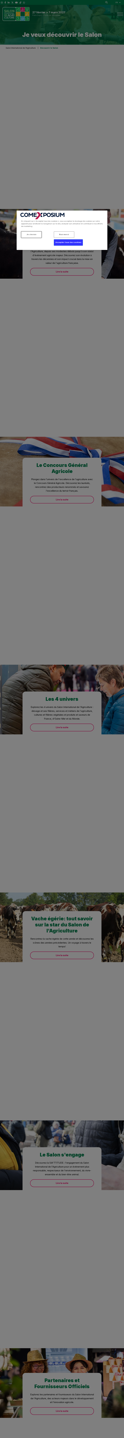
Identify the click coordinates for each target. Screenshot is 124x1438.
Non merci (64, 235)
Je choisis (31, 235)
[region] (62, 230)
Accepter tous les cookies (68, 242)
